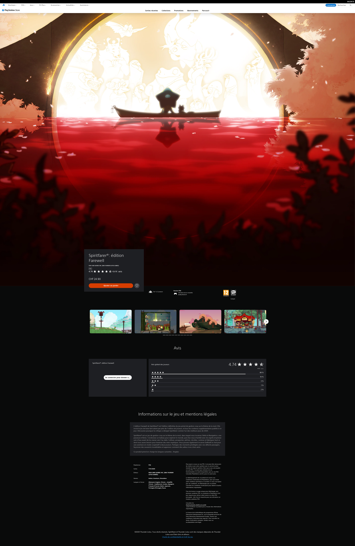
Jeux (31, 5)
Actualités (70, 5)
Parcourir (205, 11)
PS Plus (42, 5)
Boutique (11, 5)
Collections (166, 11)
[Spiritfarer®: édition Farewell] (111, 321)
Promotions (178, 11)
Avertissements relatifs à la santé (196, 505)
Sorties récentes (151, 11)
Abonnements (192, 11)
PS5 (22, 5)
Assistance (84, 5)
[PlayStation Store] (11, 10)
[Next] (266, 321)
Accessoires (55, 5)
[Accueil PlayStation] (3, 5)
